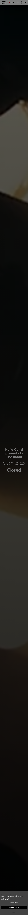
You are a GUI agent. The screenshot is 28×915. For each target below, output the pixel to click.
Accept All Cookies (14, 907)
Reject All (14, 912)
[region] (14, 903)
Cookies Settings (14, 902)
